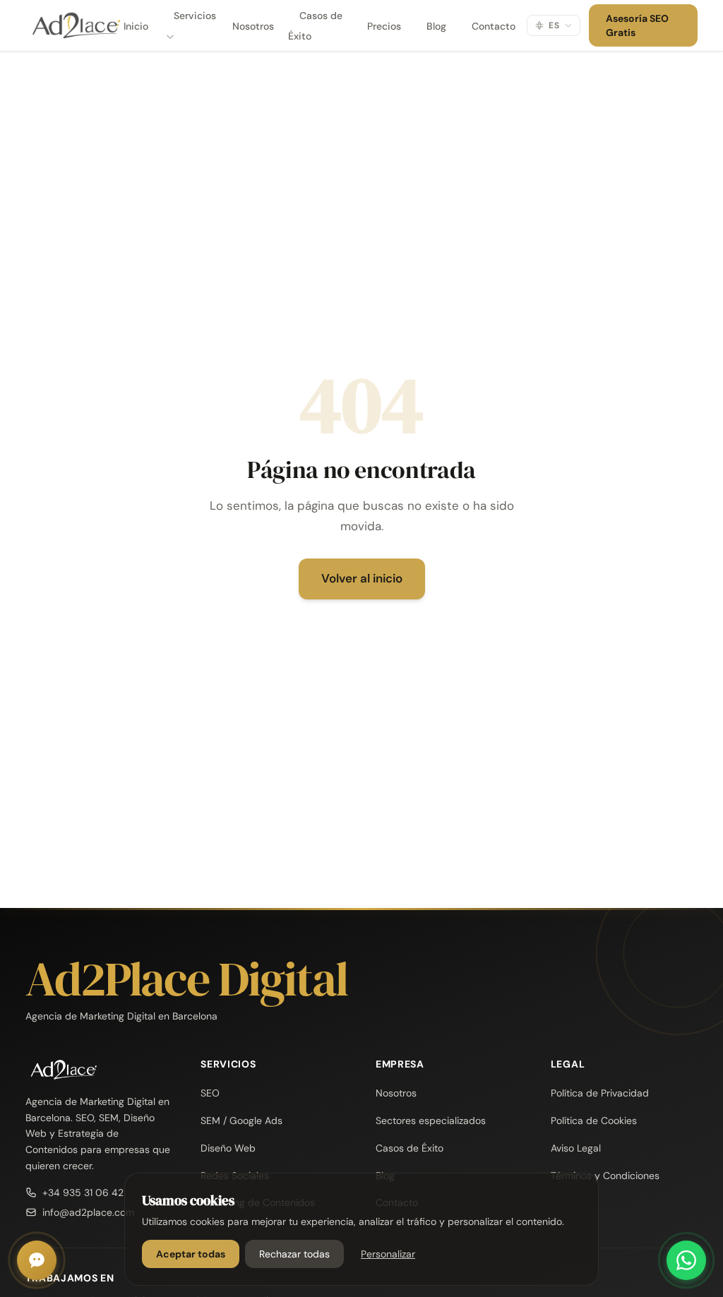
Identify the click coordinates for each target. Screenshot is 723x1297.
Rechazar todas (294, 1254)
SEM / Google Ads (241, 1120)
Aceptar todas (190, 1254)
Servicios (195, 15)
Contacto (493, 26)
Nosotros (253, 26)
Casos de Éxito (315, 25)
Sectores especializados (431, 1120)
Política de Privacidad (600, 1093)
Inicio (136, 26)
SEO (210, 1093)
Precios (384, 26)
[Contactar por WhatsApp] (686, 1260)
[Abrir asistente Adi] (36, 1260)
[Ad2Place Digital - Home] (68, 25)
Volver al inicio (361, 578)
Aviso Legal (576, 1148)
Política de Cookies (594, 1120)
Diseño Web (228, 1148)
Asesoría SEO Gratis (637, 25)
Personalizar (388, 1254)
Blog (436, 26)
